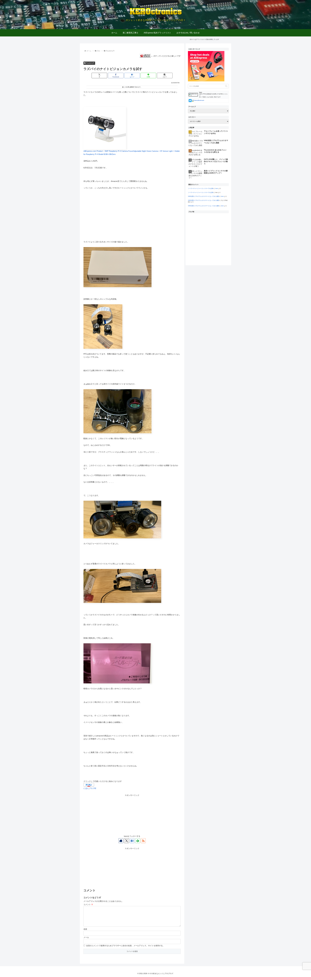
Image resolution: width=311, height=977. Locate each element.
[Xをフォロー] (126, 840)
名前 (85, 929)
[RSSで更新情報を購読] (143, 840)
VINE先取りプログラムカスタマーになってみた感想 (203, 196)
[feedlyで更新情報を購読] (137, 840)
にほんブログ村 (89, 788)
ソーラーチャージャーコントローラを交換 (200, 188)
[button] (165, 75)
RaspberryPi (90, 63)
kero (216, 188)
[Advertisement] (132, 814)
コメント (88, 904)
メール (86, 937)
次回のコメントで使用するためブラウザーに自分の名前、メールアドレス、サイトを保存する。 (125, 946)
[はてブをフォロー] (132, 840)
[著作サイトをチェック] (120, 840)
